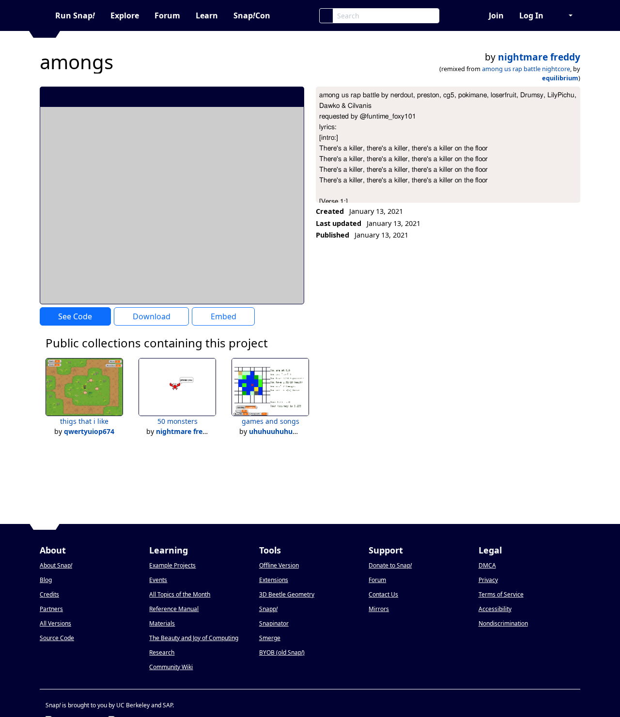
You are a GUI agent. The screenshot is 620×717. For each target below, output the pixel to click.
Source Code (57, 638)
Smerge (269, 638)
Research (161, 652)
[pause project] (277, 96)
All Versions (55, 623)
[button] (565, 15)
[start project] (261, 96)
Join (496, 15)
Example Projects (172, 565)
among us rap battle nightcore (526, 68)
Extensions (273, 580)
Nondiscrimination (503, 623)
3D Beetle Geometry (286, 594)
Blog (46, 580)
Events (158, 580)
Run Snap (75, 15)
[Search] (326, 15)
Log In (531, 15)
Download (151, 316)
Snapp (268, 609)
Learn (207, 15)
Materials (162, 623)
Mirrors (379, 609)
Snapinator (274, 623)
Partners (51, 609)
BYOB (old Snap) (282, 652)
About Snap (56, 565)
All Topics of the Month (179, 594)
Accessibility (495, 609)
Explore (124, 15)
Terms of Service (501, 594)
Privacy (488, 580)
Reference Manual (174, 609)
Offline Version (279, 565)
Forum (167, 15)
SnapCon (251, 15)
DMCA (487, 565)
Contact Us (383, 594)
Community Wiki (171, 667)
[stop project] (293, 96)
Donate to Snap (390, 565)
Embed (223, 316)
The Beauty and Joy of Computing (193, 638)
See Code (75, 316)
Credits (49, 594)
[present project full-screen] (245, 96)
